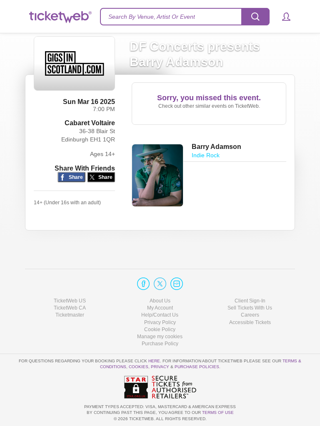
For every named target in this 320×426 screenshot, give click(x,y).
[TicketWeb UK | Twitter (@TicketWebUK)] (160, 283)
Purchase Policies (197, 366)
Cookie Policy (159, 329)
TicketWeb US (70, 301)
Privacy (160, 366)
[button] (282, 16)
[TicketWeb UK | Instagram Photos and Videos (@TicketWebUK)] (176, 283)
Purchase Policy (160, 344)
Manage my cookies (159, 336)
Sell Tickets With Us (250, 308)
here (154, 361)
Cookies (138, 366)
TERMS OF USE (218, 412)
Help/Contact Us (159, 315)
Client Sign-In (250, 301)
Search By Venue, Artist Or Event (151, 16)
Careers (250, 315)
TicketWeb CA (70, 308)
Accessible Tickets (250, 322)
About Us (160, 301)
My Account (160, 308)
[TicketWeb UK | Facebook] (143, 283)
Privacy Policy (160, 322)
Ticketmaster (69, 315)
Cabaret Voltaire (90, 122)
